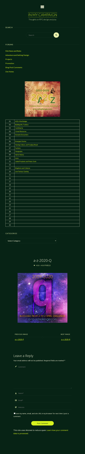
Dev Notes (9, 72)
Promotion (9, 63)
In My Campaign (42, 15)
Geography (18, 151)
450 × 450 (40, 265)
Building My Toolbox (22, 125)
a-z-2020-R (65, 339)
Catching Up (19, 128)
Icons (17, 158)
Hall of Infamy (19, 155)
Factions (18, 148)
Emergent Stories (20, 141)
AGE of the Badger (21, 121)
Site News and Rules (13, 51)
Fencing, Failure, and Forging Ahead (26, 145)
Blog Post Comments (13, 67)
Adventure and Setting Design (17, 55)
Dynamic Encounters (21, 135)
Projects (8, 59)
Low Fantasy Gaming (22, 171)
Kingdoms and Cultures (22, 168)
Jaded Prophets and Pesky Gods (25, 161)
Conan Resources (20, 131)
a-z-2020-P (19, 339)
